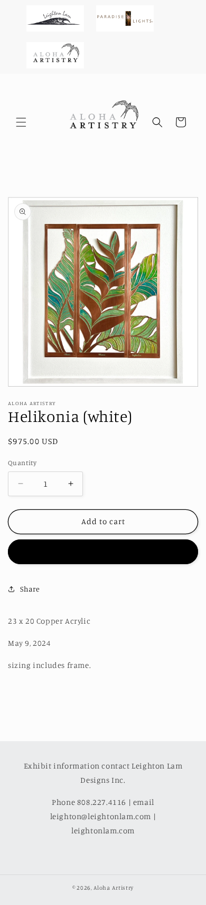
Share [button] (30, 588)
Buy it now (103, 552)
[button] (21, 122)
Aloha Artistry (113, 887)
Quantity (22, 462)
